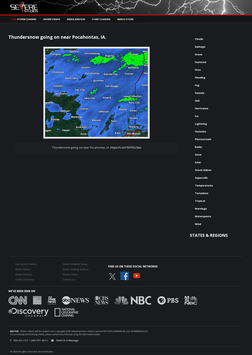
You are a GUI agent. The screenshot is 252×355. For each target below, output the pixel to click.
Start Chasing (101, 19)
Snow (198, 154)
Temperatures (204, 185)
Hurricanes (201, 108)
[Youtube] (137, 275)
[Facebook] (124, 275)
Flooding (200, 77)
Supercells (201, 177)
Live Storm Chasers (26, 264)
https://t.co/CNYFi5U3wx (125, 147)
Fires (198, 69)
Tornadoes (201, 193)
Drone (198, 54)
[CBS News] (101, 300)
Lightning (201, 123)
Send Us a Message (67, 340)
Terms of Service (24, 279)
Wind (198, 224)
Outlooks (200, 131)
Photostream (203, 139)
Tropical (200, 201)
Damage (200, 46)
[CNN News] (17, 300)
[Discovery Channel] (28, 312)
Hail (197, 100)
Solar (198, 162)
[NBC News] (132, 300)
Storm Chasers (24, 19)
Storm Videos (203, 170)
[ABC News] (75, 300)
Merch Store (125, 19)
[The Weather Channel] (37, 300)
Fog (197, 85)
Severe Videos (51, 19)
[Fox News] (51, 300)
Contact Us (69, 279)
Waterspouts (203, 216)
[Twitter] (112, 276)
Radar (198, 147)
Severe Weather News (75, 264)
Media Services (76, 19)
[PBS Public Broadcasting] (168, 300)
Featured (200, 62)
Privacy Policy (70, 274)
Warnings (201, 208)
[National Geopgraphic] (67, 312)
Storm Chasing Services (76, 269)
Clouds (199, 39)
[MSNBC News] (191, 300)
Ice (197, 116)
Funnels (199, 93)
